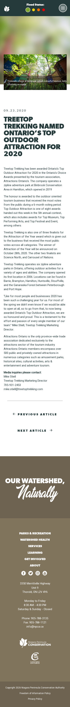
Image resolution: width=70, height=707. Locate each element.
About (35, 565)
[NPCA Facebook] (23, 574)
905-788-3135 (39, 618)
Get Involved (35, 559)
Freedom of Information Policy (35, 693)
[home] (35, 643)
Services (35, 546)
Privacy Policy (35, 699)
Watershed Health (35, 539)
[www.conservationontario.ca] (35, 658)
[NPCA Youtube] (45, 574)
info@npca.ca (35, 626)
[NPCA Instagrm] (37, 574)
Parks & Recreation (35, 533)
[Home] (7, 11)
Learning (35, 552)
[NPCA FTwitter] (30, 574)
